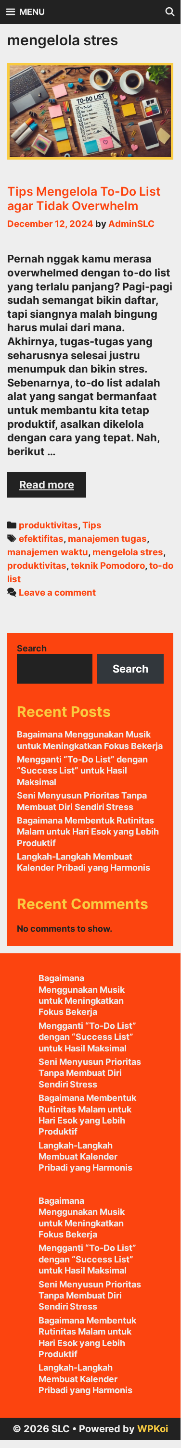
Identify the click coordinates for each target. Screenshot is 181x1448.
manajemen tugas (107, 538)
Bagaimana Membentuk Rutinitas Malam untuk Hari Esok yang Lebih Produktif (88, 831)
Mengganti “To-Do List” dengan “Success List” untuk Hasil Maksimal (82, 770)
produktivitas (48, 525)
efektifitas (41, 538)
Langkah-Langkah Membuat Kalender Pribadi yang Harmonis (85, 1156)
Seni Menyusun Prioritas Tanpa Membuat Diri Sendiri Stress (90, 1073)
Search (32, 648)
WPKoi (152, 1429)
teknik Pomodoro (108, 565)
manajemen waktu (47, 552)
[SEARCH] (170, 12)
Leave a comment (57, 592)
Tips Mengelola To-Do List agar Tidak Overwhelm (84, 198)
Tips (92, 525)
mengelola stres (127, 552)
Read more (52, 488)
